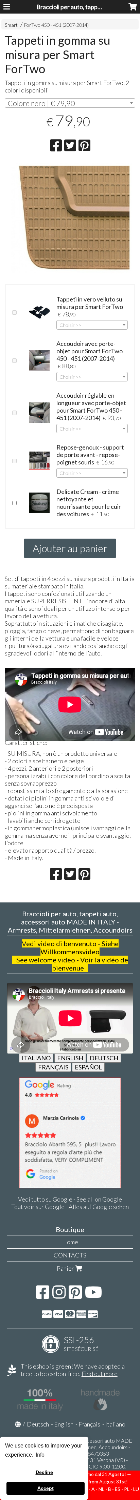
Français (89, 1424)
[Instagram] (59, 1295)
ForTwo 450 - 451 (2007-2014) (56, 25)
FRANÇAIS (53, 1067)
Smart (11, 25)
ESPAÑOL (88, 1067)
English (63, 1424)
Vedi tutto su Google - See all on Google (70, 1199)
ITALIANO (36, 1058)
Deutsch (38, 1424)
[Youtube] (93, 1295)
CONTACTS (70, 1255)
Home (70, 1242)
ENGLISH (70, 1058)
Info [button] (40, 1455)
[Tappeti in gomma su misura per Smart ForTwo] (70, 218)
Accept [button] (45, 1488)
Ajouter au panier (70, 548)
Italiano (115, 1424)
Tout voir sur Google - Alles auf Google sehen (70, 1206)
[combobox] (70, 103)
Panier (66, 1268)
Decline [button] (44, 1472)
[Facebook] (42, 1295)
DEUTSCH (104, 1058)
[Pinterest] (75, 1295)
